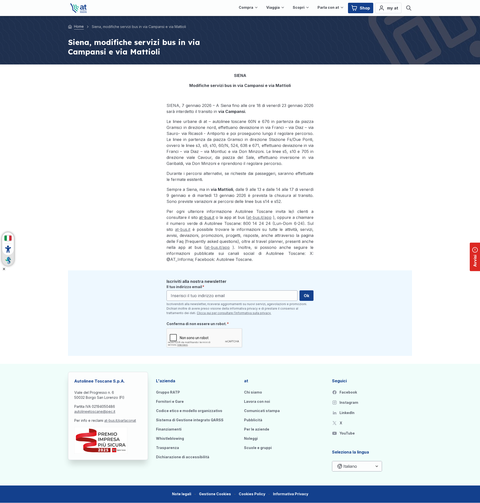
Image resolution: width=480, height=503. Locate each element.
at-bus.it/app (260, 217)
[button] (215, 494)
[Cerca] (409, 8)
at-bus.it (182, 229)
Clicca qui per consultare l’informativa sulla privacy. (234, 313)
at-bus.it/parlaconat (120, 420)
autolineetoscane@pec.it (94, 411)
